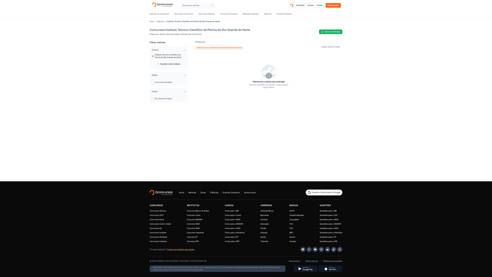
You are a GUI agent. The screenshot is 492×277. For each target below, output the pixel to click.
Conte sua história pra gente (180, 249)
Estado (155, 91)
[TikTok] (333, 249)
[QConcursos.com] (161, 192)
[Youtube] (315, 249)
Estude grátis (333, 5)
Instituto (155, 50)
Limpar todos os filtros (330, 47)
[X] (309, 249)
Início (152, 21)
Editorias (160, 21)
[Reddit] (327, 249)
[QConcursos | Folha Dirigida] (163, 5)
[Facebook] (302, 249)
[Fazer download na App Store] (330, 268)
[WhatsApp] (339, 249)
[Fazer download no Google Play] (305, 268)
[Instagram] (321, 249)
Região (155, 75)
